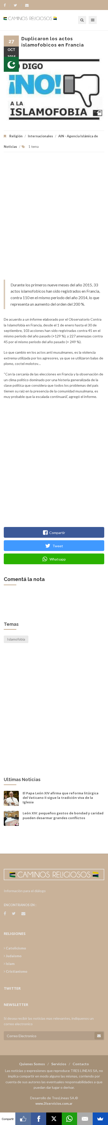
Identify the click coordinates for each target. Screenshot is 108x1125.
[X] (54, 1118)
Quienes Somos (32, 1064)
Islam (10, 963)
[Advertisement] (54, 218)
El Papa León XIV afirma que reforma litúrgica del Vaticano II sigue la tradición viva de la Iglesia (60, 797)
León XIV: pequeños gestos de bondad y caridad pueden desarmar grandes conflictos (63, 815)
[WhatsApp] (69, 1118)
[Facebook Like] (23, 1118)
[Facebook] (7, 5)
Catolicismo (15, 948)
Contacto (81, 1064)
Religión (16, 136)
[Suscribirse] (98, 1035)
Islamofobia (16, 639)
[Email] (84, 1118)
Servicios (58, 1064)
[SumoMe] (100, 1118)
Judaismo (13, 956)
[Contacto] (27, 5)
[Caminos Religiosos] (36, 20)
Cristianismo (16, 971)
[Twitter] (18, 5)
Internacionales (40, 136)
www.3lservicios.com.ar (54, 1103)
